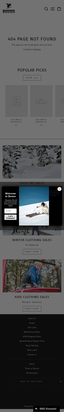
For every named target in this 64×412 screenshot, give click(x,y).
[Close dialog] (59, 189)
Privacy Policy (51, 194)
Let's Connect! (10, 217)
